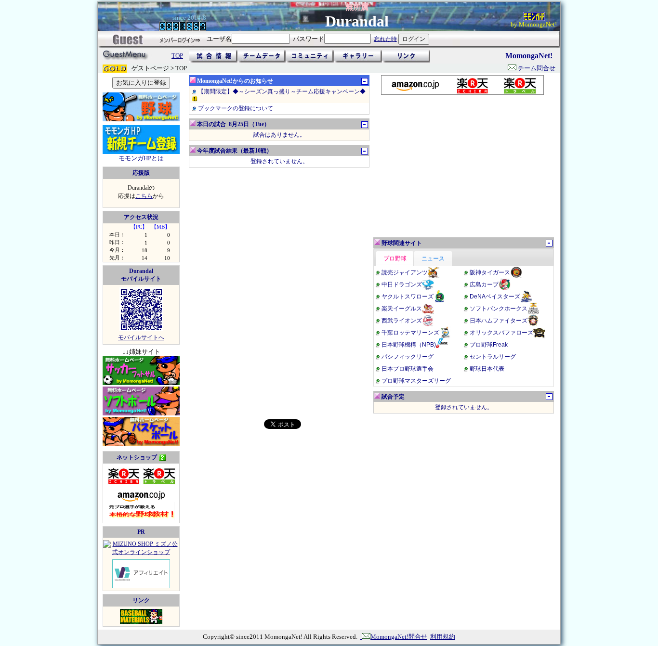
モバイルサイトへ (141, 337)
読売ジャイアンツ (405, 272)
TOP (177, 55)
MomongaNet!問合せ (398, 636)
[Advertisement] (462, 166)
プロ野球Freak (489, 344)
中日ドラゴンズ (402, 284)
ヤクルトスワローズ (408, 296)
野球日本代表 (487, 368)
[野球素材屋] (141, 622)
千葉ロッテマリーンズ (410, 332)
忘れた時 (385, 39)
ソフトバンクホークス (498, 308)
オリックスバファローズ (501, 332)
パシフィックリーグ (408, 356)
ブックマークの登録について (235, 108)
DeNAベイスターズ (495, 296)
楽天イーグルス (402, 308)
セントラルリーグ (493, 356)
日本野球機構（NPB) (409, 344)
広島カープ (484, 284)
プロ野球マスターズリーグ (416, 380)
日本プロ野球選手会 (408, 368)
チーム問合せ (535, 68)
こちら (144, 196)
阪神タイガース (490, 272)
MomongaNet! (529, 56)
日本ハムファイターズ (498, 320)
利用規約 (442, 636)
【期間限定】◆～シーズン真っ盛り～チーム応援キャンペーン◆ (282, 91)
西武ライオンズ (402, 320)
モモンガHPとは (141, 158)
